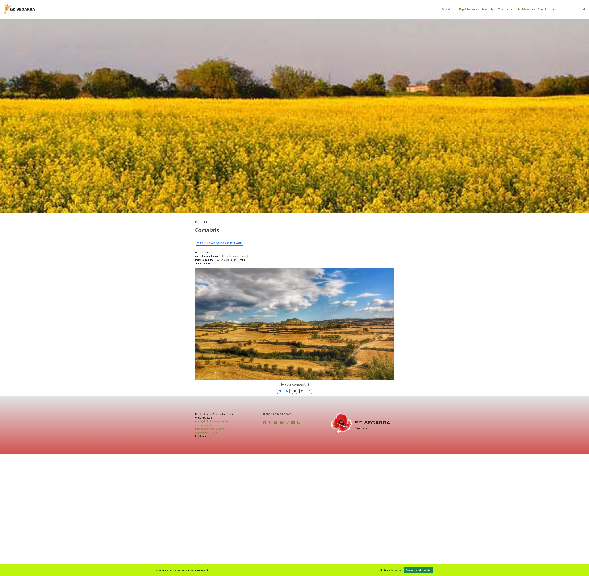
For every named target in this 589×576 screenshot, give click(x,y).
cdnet (210, 436)
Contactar (213, 432)
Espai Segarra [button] (468, 9)
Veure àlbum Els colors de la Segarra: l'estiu (219, 242)
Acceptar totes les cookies (418, 570)
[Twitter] (301, 391)
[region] (294, 570)
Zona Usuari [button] (506, 9)
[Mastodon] (294, 391)
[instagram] (287, 422)
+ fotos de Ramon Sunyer (233, 256)
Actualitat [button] (448, 9)
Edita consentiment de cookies (211, 428)
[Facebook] (279, 391)
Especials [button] (487, 9)
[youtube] (293, 422)
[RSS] (298, 422)
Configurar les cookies (391, 570)
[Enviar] (309, 391)
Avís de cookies (203, 424)
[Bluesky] (287, 391)
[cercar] (584, 9)
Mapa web (200, 432)
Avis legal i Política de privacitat (211, 421)
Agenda (543, 9)
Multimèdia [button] (525, 9)
